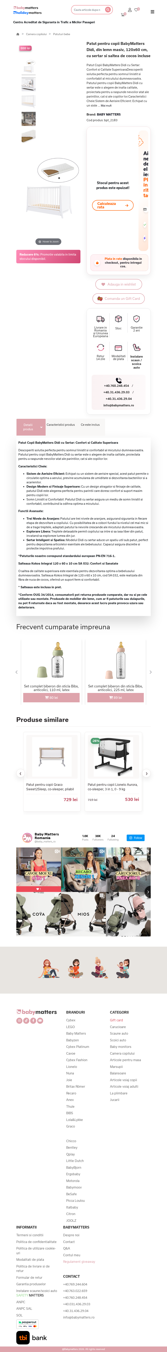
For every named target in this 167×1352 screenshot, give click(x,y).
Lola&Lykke (74, 1120)
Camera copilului (36, 34)
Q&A (66, 1248)
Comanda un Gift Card (122, 298)
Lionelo (71, 1066)
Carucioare (118, 1027)
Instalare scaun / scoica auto (136, 362)
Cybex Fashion (76, 1060)
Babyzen (72, 1040)
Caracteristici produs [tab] (61, 424)
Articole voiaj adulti (124, 1086)
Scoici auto (118, 1040)
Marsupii (116, 1066)
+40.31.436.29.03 (116, 392)
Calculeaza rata (106, 205)
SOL (19, 1315)
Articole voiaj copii (123, 1080)
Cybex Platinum (77, 1046)
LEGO (70, 1027)
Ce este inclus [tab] (90, 424)
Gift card (116, 1020)
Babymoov (74, 1187)
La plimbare (118, 1093)
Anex (70, 1100)
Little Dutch (75, 1161)
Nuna (70, 1073)
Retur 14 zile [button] (100, 357)
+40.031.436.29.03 (76, 1304)
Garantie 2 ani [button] (137, 329)
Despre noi (71, 1235)
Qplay (70, 1154)
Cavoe (70, 1053)
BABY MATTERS (109, 114)
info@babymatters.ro (118, 405)
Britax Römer (75, 1086)
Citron (70, 1214)
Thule (70, 1106)
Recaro (71, 1093)
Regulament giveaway (79, 1261)
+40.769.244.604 (75, 1284)
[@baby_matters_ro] (27, 838)
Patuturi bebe (61, 34)
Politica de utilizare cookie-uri (36, 1250)
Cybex (70, 1020)
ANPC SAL (24, 1308)
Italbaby (72, 1207)
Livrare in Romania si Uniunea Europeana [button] (100, 332)
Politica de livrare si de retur (33, 1268)
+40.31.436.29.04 (119, 398)
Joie (69, 1080)
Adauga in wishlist (122, 284)
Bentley (71, 1147)
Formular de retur (29, 1277)
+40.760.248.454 (116, 385)
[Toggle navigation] (152, 12)
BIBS (69, 1113)
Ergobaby (73, 1174)
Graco (70, 1126)
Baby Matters (76, 1033)
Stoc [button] (118, 328)
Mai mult (106, 105)
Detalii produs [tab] (28, 427)
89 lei (117, 697)
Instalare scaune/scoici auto (36, 1293)
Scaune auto (119, 1033)
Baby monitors (120, 1046)
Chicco (71, 1141)
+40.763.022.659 (75, 1291)
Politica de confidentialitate (36, 1242)
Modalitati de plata (30, 1259)
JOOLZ (71, 1220)
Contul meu (71, 1255)
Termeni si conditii (29, 1235)
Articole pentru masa (125, 1060)
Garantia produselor (31, 1284)
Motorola (72, 1181)
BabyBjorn (73, 1167)
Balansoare (118, 1073)
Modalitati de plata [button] (119, 357)
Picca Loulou (75, 1200)
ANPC (20, 1302)
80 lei (53, 697)
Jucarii (114, 1100)
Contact (69, 1242)
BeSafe (71, 1194)
